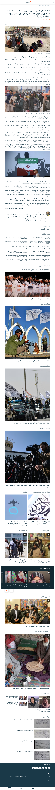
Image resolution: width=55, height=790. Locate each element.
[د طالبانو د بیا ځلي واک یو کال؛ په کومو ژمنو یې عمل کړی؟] (27, 332)
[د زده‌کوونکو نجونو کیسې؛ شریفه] (42, 755)
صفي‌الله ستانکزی (46, 19)
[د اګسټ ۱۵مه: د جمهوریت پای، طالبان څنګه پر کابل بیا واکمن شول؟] (39, 545)
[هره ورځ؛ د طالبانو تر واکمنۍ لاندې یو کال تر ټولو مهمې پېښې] (39, 507)
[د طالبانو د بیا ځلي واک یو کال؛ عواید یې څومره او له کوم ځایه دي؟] (27, 395)
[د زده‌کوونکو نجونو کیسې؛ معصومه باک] (42, 723)
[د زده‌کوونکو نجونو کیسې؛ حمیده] (42, 734)
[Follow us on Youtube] (42, 768)
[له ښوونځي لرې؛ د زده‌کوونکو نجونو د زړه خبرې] (16, 577)
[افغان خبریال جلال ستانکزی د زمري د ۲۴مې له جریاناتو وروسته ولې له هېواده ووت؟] (23, 704)
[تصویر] (33, 788)
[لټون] (45, 788)
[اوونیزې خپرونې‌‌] (21, 788)
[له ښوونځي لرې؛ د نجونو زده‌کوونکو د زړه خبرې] (39, 577)
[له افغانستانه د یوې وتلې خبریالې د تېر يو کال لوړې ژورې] (39, 702)
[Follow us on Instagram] (39, 768)
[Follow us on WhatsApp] (36, 768)
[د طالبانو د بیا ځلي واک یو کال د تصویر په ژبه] (27, 611)
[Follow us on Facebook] (49, 768)
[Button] (7, 25)
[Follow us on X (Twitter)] (46, 768)
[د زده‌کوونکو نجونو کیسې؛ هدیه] (42, 744)
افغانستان (47, 8)
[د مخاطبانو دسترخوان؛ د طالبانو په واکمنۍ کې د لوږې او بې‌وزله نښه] (27, 660)
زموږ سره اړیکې (47, 776)
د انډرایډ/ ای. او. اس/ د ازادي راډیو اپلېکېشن (18, 776)
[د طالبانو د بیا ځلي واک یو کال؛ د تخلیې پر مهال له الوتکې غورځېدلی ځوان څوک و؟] (16, 507)
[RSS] (33, 768)
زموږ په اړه (48, 784)
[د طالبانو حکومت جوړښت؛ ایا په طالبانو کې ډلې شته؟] (16, 545)
